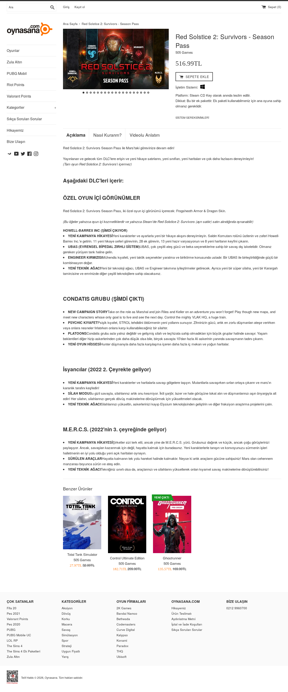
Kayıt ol (79, 7)
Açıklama (76, 135)
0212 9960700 (236, 608)
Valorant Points (19, 96)
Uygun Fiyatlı (71, 651)
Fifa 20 (11, 608)
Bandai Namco (127, 613)
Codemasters (126, 624)
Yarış (65, 656)
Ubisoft (121, 656)
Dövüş (66, 613)
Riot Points (15, 84)
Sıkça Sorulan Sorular (24, 118)
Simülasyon (70, 635)
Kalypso (122, 635)
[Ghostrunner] (172, 524)
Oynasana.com (185, 601)
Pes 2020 (13, 624)
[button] (68, 62)
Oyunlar (13, 50)
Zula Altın (14, 62)
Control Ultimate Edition (127, 558)
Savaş (66, 629)
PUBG (11, 629)
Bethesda (123, 619)
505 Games (184, 52)
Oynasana (51, 677)
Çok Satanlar (20, 601)
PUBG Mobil (17, 73)
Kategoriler (31, 107)
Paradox (122, 646)
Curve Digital (126, 629)
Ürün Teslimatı (181, 613)
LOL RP (12, 640)
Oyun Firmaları (131, 601)
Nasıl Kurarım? (107, 135)
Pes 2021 (13, 613)
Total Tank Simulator (82, 554)
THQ (120, 651)
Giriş (66, 7)
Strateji (67, 646)
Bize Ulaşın (16, 141)
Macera (67, 624)
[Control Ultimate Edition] (127, 524)
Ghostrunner (172, 558)
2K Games (124, 608)
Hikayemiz (15, 130)
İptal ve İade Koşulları (186, 624)
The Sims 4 (14, 646)
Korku (66, 619)
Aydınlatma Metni (183, 619)
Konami (122, 640)
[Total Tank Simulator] (82, 522)
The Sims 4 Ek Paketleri (23, 651)
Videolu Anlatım (145, 135)
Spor (65, 640)
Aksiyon (67, 608)
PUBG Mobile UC (19, 635)
